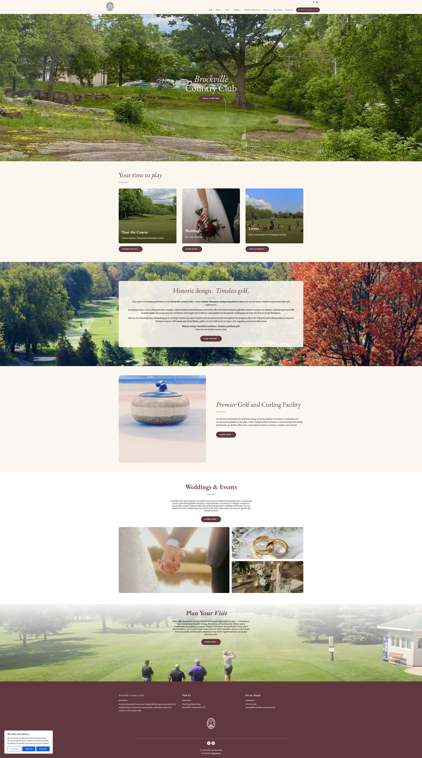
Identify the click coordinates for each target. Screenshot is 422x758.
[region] (28, 742)
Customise (14, 749)
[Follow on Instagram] (213, 743)
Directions (210, 642)
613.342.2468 (251, 704)
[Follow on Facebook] (209, 743)
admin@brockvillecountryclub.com (260, 707)
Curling (236, 10)
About (218, 10)
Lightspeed (215, 753)
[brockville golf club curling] (162, 462)
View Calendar (256, 249)
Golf (226, 10)
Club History (210, 339)
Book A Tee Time (211, 98)
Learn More (191, 249)
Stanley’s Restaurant (252, 10)
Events (265, 10)
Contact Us (289, 10)
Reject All (28, 749)
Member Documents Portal (308, 10)
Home (211, 10)
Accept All (43, 749)
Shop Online (277, 10)
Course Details (130, 249)
